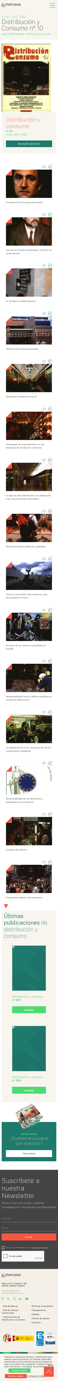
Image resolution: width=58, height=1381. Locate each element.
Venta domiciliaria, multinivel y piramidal (25, 546)
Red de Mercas (10, 1306)
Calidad (35, 1314)
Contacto (36, 1322)
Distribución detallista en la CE (21, 396)
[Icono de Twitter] (8, 1299)
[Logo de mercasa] (7, 1339)
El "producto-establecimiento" (21, 301)
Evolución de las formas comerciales (24, 202)
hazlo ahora (29, 1153)
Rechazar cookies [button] (15, 1376)
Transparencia (39, 1310)
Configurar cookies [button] (36, 1376)
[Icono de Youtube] (27, 1299)
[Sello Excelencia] (40, 1339)
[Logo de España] (23, 1338)
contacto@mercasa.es (13, 1293)
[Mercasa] (11, 6)
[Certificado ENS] (50, 1338)
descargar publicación (29, 143)
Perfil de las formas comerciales (22, 349)
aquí (51, 1366)
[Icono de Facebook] (3, 1299)
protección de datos (40, 1248)
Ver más (29, 1010)
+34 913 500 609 (10, 1291)
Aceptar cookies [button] (19, 1370)
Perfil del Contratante (42, 1306)
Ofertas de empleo (41, 1318)
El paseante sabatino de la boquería (24, 897)
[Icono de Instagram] (14, 1299)
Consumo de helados (16, 850)
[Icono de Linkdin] (20, 1299)
